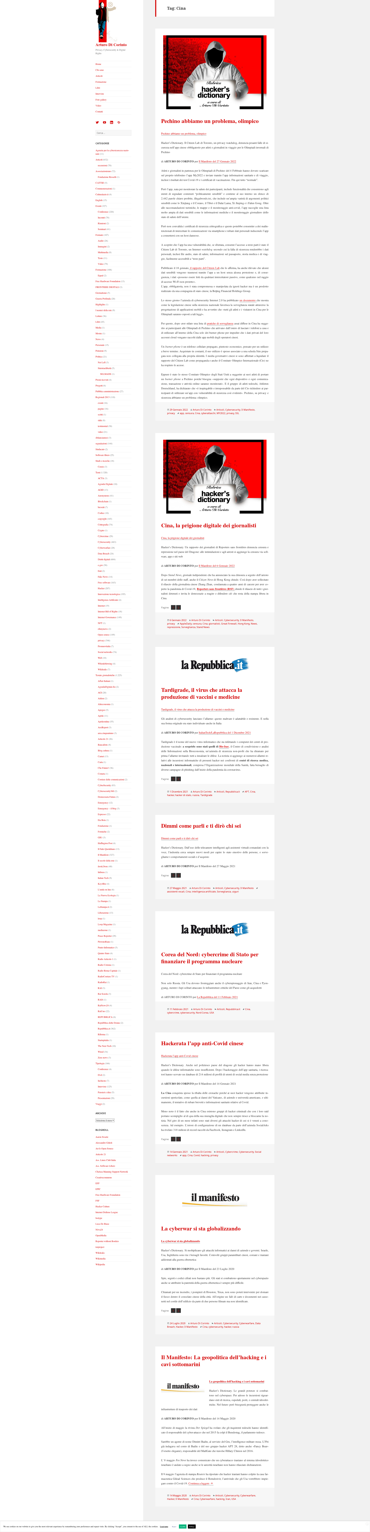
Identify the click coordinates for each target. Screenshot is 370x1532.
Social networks (105, 651)
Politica (99, 356)
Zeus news (103, 1057)
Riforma (101, 1034)
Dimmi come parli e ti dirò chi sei (201, 825)
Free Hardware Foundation (108, 281)
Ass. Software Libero (105, 1165)
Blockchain (103, 501)
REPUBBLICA (105, 1016)
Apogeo (101, 709)
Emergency (103, 802)
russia (195, 795)
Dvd (100, 1074)
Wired (100, 1051)
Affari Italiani (104, 680)
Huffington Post (105, 843)
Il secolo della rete (106, 860)
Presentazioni (104, 1098)
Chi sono (100, 69)
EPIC (98, 1188)
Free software (104, 582)
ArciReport (103, 727)
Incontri (101, 217)
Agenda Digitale (105, 483)
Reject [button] (174, 1526)
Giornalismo (101, 292)
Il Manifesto (103, 854)
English (99, 200)
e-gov (100, 565)
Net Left (102, 362)
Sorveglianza (188, 627)
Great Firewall (229, 623)
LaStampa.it (103, 906)
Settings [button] (192, 1526)
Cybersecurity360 (106, 791)
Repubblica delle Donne (109, 1022)
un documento (248, 300)
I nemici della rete (104, 310)
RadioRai (102, 982)
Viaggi (99, 1103)
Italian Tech (103, 877)
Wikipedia (100, 1264)
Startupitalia (103, 1040)
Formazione (101, 81)
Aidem (101, 698)
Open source (103, 634)
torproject (100, 1246)
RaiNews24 (103, 1005)
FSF (97, 1200)
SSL (237, 413)
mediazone (103, 930)
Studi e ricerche (103, 460)
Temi (98, 472)
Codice (101, 512)
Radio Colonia (104, 964)
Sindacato (100, 449)
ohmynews (103, 628)
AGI (100, 692)
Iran (228, 1499)
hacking (205, 1155)
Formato (99, 234)
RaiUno (101, 1011)
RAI (100, 987)
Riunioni (102, 223)
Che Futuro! (103, 767)
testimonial (103, 426)
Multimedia (103, 252)
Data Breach (103, 553)
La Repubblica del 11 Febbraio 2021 (217, 997)
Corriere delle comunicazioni (111, 779)
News (98, 339)
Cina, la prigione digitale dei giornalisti (208, 525)
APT (247, 791)
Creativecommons (104, 1177)
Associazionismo (103, 171)
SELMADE (105, 373)
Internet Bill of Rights (108, 611)
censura (189, 413)
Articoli (99, 75)
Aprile (101, 715)
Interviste (100, 93)
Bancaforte (103, 744)
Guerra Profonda (103, 298)
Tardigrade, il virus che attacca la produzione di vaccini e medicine (201, 693)
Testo (100, 258)
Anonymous (103, 495)
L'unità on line (104, 889)
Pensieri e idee (104, 1092)
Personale (100, 344)
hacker (170, 795)
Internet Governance (107, 617)
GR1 (100, 837)
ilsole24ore (103, 866)
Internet (101, 605)
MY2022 (221, 413)
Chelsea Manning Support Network (112, 1171)
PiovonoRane (104, 941)
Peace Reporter (105, 935)
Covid (197, 1155)
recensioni (102, 165)
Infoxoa (101, 872)
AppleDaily (186, 623)
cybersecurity (187, 1012)
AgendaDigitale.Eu (106, 686)
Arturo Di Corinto (111, 44)
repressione (173, 627)
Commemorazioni (104, 188)
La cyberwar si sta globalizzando (201, 1228)
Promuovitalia (104, 646)
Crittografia (103, 524)
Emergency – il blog (107, 808)
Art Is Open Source (104, 1148)
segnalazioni (101, 443)
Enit (100, 570)
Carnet (101, 756)
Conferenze (103, 211)
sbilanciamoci (102, 437)
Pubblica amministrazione (107, 391)
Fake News (103, 576)
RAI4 (100, 999)
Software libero (103, 455)
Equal (100, 275)
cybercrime (173, 1012)
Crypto (101, 530)
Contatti (99, 111)
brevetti (101, 507)
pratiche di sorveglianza (220, 323)
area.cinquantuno (105, 733)
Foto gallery (101, 99)
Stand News (203, 627)
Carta (100, 762)
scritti (100, 414)
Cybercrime (103, 536)
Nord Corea (202, 1012)
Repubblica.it (104, 1028)
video (100, 431)
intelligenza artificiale (204, 891)
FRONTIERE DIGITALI (107, 286)
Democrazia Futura (106, 796)
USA (211, 1012)
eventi (100, 402)
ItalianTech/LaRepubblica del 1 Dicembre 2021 (225, 732)
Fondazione (103, 825)
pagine (101, 408)
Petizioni (99, 350)
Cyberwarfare (104, 547)
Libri (98, 87)
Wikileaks (102, 669)
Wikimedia (101, 1258)
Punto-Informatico (106, 947)
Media (98, 327)
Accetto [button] (182, 1526)
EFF (98, 1183)
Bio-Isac (224, 746)
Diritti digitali (104, 559)
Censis (101, 466)
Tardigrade (206, 795)
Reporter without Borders (107, 1241)
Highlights (100, 304)
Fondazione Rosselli (107, 176)
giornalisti (214, 623)
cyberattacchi (208, 413)
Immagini (102, 246)
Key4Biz (102, 883)
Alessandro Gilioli (104, 1142)
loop (100, 918)
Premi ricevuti (102, 379)
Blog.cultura (103, 750)
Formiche (102, 831)
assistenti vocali (176, 891)
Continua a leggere (200, 1483)
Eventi (98, 205)
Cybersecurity (104, 541)
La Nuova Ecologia (107, 895)
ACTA (101, 478)
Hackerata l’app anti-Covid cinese (202, 1043)
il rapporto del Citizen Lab (204, 268)
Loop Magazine (105, 924)
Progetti (99, 385)
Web (100, 657)
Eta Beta (102, 819)
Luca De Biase (102, 1223)
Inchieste (102, 1080)
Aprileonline (103, 721)
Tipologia (100, 1063)
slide (100, 420)
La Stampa (103, 901)
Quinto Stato (103, 953)
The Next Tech (104, 1045)
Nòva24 (99, 1229)
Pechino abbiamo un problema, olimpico (210, 121)
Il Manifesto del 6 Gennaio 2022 (217, 565)
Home (98, 63)
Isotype (99, 1217)
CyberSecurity (104, 785)
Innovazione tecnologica (109, 594)
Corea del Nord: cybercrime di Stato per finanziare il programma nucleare (209, 957)
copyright (102, 518)
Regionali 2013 (103, 397)
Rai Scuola (103, 993)
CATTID (100, 182)
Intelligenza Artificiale (108, 599)
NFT (100, 623)
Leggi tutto (164, 1526)
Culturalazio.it (102, 194)
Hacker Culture (103, 1206)
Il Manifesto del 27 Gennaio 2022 (217, 161)
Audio (101, 240)
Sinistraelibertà (104, 368)
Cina (197, 413)
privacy (101, 640)
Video (98, 105)
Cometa (101, 773)
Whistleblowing (105, 663)
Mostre (99, 333)
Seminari (102, 229)
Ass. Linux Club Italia (106, 1160)
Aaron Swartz (102, 1136)
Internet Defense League (107, 1212)
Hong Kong (244, 623)
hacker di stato (183, 795)
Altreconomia (104, 704)
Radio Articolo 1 (105, 959)
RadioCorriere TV (106, 976)
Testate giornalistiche (105, 675)
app (182, 413)
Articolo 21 (103, 738)
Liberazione (103, 912)
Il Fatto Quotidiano (106, 848)
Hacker (101, 588)
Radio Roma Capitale (107, 970)
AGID (101, 489)
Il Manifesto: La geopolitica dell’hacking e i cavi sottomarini (213, 1360)
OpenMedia (101, 1235)
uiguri (235, 891)
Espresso (102, 814)
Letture (99, 315)
